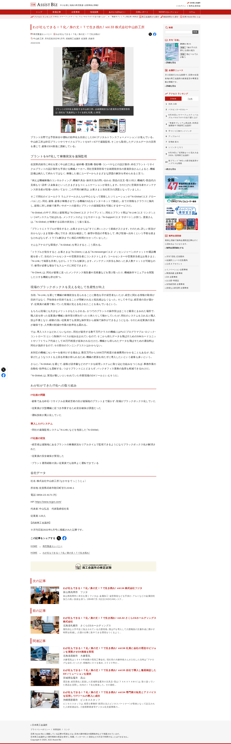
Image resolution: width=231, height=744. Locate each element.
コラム (192, 12)
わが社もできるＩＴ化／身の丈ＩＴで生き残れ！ (78, 34)
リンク (67, 729)
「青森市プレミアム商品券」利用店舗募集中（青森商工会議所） (117, 17)
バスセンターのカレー (178, 109)
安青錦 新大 (173, 142)
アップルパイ (174, 136)
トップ (39, 12)
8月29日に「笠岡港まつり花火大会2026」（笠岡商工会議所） (183, 154)
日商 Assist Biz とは (191, 17)
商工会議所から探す (150, 17)
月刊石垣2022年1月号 (55, 38)
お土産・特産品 (172, 280)
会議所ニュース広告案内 (177, 260)
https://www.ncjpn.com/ (48, 501)
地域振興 (94, 12)
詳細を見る (171, 62)
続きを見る (171, 169)
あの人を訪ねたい (117, 12)
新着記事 (57, 12)
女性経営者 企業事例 (175, 284)
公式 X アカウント (174, 264)
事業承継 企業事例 (174, 273)
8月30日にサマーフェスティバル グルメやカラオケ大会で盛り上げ (61, 17)
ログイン (182, 6)
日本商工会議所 (39, 725)
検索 (195, 32)
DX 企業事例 (171, 277)
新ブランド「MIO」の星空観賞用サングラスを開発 (183, 162)
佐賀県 (84, 38)
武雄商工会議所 (73, 38)
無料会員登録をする (175, 248)
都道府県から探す (171, 17)
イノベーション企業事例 (177, 269)
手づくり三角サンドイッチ (180, 131)
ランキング (43, 17)
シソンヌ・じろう (175, 147)
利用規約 (57, 729)
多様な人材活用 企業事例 (177, 288)
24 (173, 99)
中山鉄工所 (38, 38)
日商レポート (142, 12)
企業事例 (75, 12)
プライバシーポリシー (40, 729)
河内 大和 (172, 104)
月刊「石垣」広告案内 (175, 256)
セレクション (168, 12)
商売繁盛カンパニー (42, 34)
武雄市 (91, 38)
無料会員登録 (194, 6)
